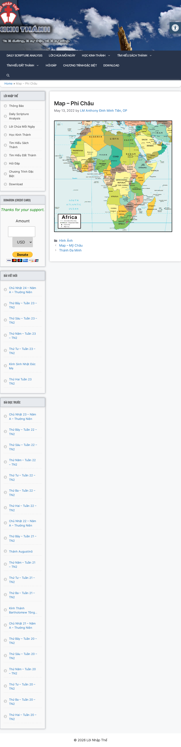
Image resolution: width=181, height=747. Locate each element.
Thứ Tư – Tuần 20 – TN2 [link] (22, 686)
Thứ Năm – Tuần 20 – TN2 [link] (22, 671)
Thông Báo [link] (16, 106)
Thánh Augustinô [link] (21, 551)
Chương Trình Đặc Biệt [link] (80, 65)
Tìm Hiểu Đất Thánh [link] (20, 65)
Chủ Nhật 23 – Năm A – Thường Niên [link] (22, 417)
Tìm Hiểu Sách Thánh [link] (132, 55)
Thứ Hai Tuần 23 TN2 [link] (20, 381)
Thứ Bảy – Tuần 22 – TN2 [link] (23, 432)
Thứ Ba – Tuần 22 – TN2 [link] (22, 493)
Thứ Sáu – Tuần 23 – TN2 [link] (23, 320)
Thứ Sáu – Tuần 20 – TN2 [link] (23, 656)
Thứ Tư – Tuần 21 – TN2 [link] (22, 580)
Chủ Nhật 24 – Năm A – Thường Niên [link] (22, 290)
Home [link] (8, 83)
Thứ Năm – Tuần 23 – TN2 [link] (22, 336)
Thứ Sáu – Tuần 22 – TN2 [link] (23, 447)
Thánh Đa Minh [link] (70, 250)
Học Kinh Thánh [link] (93, 55)
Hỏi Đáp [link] (51, 65)
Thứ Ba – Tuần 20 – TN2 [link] (22, 702)
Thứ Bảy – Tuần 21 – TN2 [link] (22, 538)
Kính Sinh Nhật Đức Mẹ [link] (22, 366)
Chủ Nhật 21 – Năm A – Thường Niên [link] (22, 626)
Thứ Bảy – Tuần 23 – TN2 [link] (23, 305)
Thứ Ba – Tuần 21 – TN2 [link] (22, 595)
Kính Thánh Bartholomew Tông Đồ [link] (22, 610)
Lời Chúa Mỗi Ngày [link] (62, 55)
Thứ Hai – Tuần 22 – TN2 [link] (22, 508)
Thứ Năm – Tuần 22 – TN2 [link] (22, 462)
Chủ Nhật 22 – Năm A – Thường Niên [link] (22, 523)
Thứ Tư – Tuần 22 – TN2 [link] (22, 477)
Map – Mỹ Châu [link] (71, 245)
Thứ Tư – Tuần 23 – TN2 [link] (22, 351)
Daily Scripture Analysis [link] (24, 55)
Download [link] (111, 65)
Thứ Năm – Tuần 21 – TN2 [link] (22, 565)
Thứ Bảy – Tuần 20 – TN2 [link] (23, 641)
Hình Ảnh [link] (66, 240)
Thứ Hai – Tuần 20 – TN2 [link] (22, 717)
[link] (175, 28)
